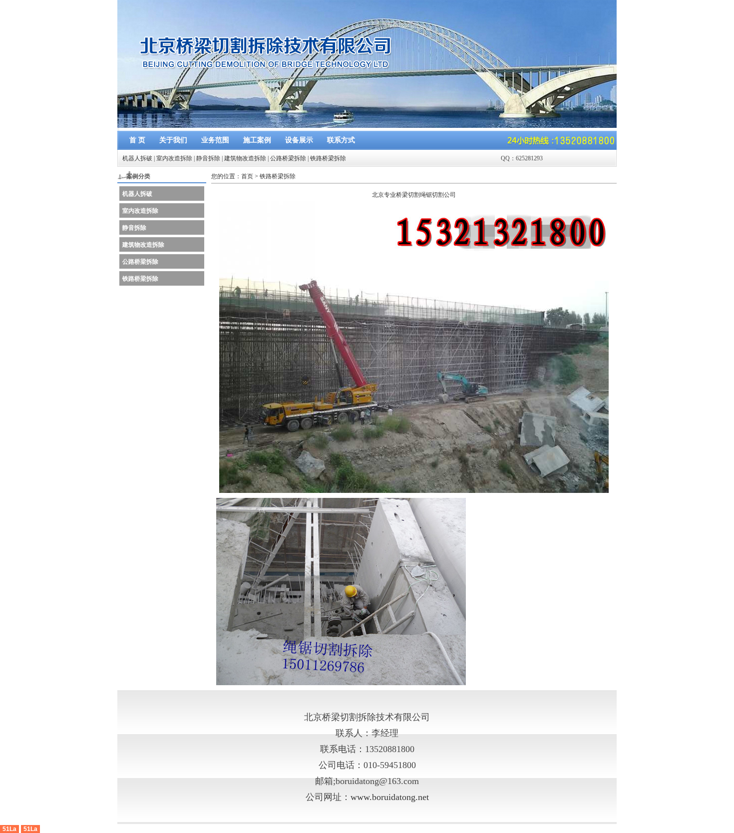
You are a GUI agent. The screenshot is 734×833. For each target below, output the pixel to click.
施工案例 (257, 140)
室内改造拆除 (174, 158)
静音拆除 (208, 158)
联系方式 (341, 140)
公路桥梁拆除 (288, 158)
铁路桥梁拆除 (328, 158)
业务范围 (215, 140)
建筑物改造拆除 (245, 158)
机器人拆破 (137, 158)
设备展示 (299, 140)
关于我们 (173, 140)
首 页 (137, 140)
